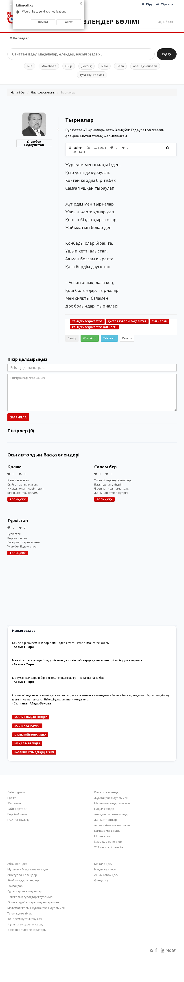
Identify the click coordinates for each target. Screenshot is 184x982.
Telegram (109, 338)
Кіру (149, 4)
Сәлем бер (105, 466)
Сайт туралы (16, 792)
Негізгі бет (18, 92)
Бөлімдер (20, 38)
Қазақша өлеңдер (107, 792)
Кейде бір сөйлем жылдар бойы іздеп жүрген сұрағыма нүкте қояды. (61, 643)
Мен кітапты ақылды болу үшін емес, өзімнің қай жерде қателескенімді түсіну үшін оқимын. (77, 660)
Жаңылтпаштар (105, 820)
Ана (29, 66)
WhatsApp (89, 338)
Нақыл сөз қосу (105, 869)
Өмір (68, 66)
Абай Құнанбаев (145, 66)
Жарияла (18, 417)
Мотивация (102, 836)
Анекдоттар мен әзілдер (111, 814)
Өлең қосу (101, 880)
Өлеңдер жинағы (43, 92)
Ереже (11, 798)
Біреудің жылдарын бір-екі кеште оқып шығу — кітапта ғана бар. (58, 678)
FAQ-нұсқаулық (18, 820)
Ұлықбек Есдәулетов (34, 143)
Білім (104, 66)
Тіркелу (167, 4)
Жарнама (14, 803)
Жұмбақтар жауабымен (111, 798)
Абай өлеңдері (17, 864)
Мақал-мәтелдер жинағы (112, 803)
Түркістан (17, 520)
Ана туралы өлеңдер (22, 875)
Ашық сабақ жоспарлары (112, 825)
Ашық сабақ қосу (106, 875)
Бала (120, 66)
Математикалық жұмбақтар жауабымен (36, 908)
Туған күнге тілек (92, 75)
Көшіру (127, 338)
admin (78, 148)
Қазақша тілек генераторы (26, 930)
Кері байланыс (17, 814)
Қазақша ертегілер (108, 842)
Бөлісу (72, 338)
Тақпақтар (15, 886)
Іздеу (166, 54)
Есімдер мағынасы (107, 831)
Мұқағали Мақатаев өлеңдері (28, 869)
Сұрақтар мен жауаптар (24, 891)
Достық (86, 66)
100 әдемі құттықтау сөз (24, 919)
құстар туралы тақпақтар (127, 321)
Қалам (14, 466)
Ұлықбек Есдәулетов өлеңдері (94, 327)
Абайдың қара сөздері (23, 880)
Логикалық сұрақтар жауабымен (30, 897)
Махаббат (49, 66)
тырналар (159, 321)
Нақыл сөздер (104, 809)
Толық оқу (18, 499)
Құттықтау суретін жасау (25, 924)
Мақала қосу (103, 864)
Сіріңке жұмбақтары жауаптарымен (33, 902)
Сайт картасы (17, 809)
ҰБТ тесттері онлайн (108, 847)
